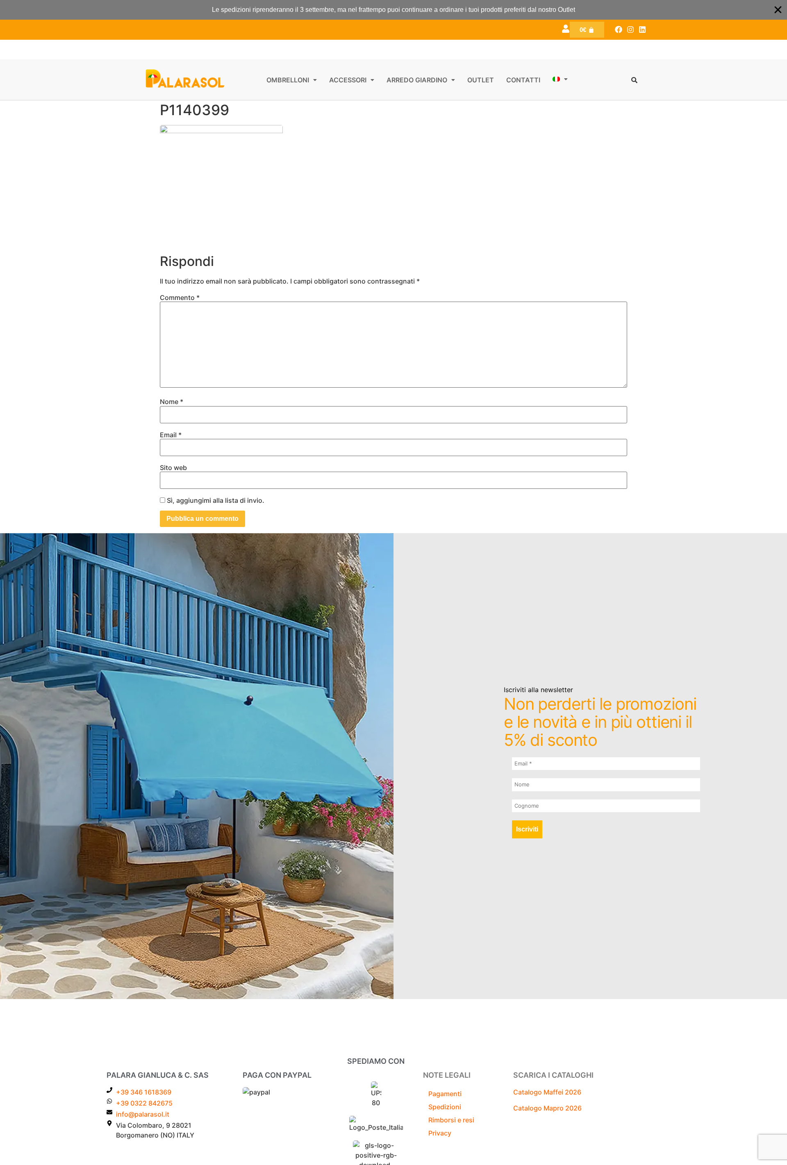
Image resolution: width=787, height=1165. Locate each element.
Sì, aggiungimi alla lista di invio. (214, 500)
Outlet (480, 80)
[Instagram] (630, 30)
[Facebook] (619, 30)
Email (171, 434)
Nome (171, 401)
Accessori (347, 80)
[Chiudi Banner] (778, 10)
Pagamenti (445, 1094)
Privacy (439, 1133)
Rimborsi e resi (451, 1120)
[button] (291, 79)
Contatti (523, 80)
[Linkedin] (642, 30)
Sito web (173, 467)
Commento (180, 297)
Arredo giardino (417, 80)
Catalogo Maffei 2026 (547, 1092)
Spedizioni (444, 1107)
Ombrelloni (287, 80)
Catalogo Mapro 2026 (547, 1108)
